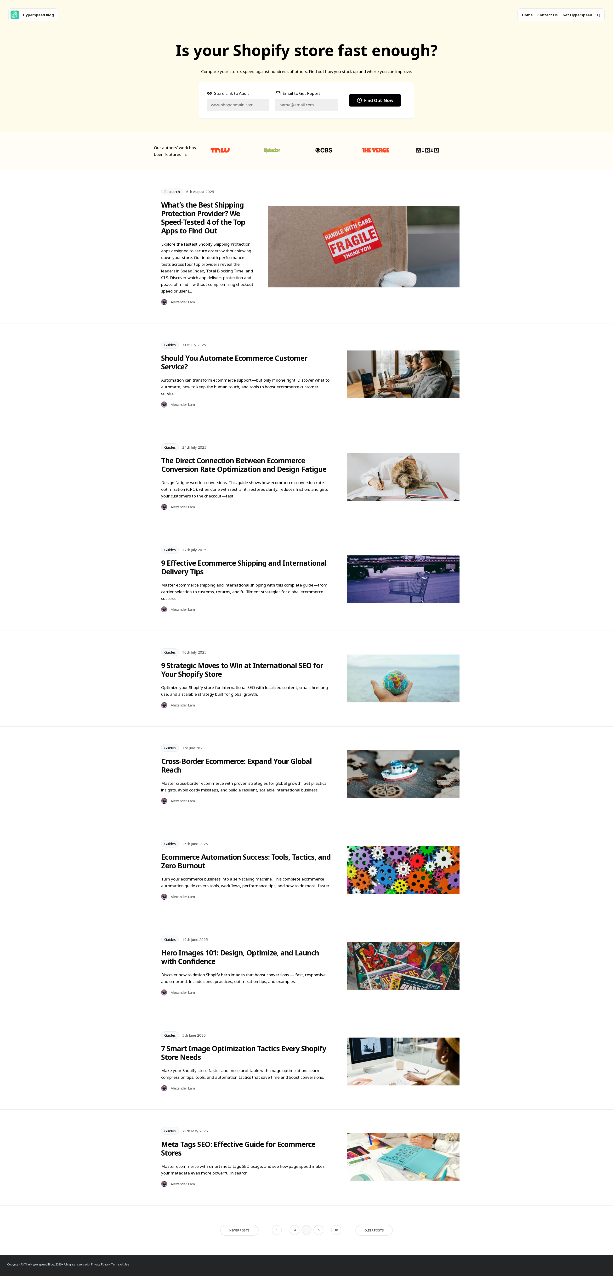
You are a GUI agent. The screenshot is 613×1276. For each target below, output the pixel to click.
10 (336, 1230)
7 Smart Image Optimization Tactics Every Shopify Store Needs (243, 1052)
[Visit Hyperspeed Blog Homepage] (15, 15)
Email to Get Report (301, 93)
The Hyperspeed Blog (39, 1264)
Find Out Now (378, 100)
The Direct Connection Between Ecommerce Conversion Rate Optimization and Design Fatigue (243, 465)
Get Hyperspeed (577, 14)
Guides (170, 344)
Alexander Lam (183, 301)
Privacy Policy (100, 1264)
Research (172, 191)
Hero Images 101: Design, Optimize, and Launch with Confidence (240, 957)
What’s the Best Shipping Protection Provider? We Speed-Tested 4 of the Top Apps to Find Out (203, 218)
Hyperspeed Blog (38, 14)
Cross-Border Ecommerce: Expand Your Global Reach (236, 765)
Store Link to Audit (231, 93)
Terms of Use (120, 1264)
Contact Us (547, 14)
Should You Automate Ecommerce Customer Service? (234, 362)
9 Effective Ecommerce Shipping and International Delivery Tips (244, 567)
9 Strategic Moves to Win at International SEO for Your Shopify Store (242, 669)
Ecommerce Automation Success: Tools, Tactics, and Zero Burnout (246, 861)
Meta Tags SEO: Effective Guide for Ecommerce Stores (238, 1148)
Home (527, 14)
